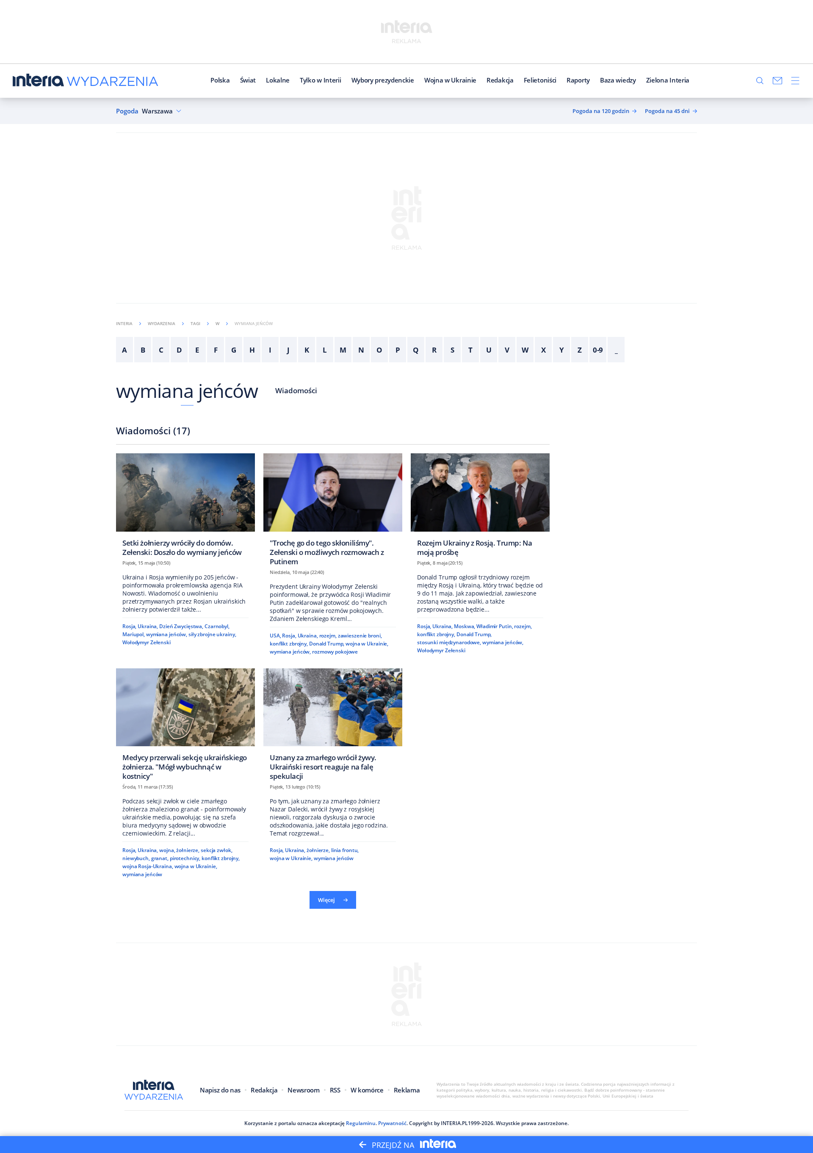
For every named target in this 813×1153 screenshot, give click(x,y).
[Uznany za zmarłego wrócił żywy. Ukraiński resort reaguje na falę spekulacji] (332, 727)
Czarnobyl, (217, 626)
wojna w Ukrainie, (367, 643)
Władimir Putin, (494, 626)
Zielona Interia (668, 80)
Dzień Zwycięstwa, (181, 626)
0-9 (598, 350)
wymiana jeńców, (166, 634)
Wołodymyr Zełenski (146, 642)
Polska (220, 80)
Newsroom (303, 1090)
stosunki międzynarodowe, (449, 642)
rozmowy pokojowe (335, 651)
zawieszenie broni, (360, 635)
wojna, (167, 850)
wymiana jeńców (187, 390)
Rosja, (129, 626)
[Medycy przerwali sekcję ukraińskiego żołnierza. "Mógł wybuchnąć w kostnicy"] (185, 727)
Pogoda (127, 111)
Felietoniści (540, 80)
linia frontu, (345, 850)
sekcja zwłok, (216, 850)
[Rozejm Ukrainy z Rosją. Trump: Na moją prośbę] (480, 507)
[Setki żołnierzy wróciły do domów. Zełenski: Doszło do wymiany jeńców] (185, 507)
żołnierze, (187, 850)
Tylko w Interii (320, 80)
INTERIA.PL (454, 1123)
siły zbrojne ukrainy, (212, 634)
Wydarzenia (161, 323)
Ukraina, (148, 626)
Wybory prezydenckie (382, 80)
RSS (335, 1090)
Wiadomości (296, 390)
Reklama (407, 1090)
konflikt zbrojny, (289, 643)
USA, (275, 635)
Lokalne (278, 80)
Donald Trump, (326, 643)
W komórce (367, 1090)
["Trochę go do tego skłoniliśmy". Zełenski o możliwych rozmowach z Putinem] (332, 512)
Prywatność (392, 1123)
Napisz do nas (220, 1090)
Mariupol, (133, 634)
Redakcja (500, 80)
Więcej (326, 900)
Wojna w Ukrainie (450, 80)
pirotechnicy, (185, 858)
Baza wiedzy (618, 80)
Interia (124, 323)
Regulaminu (361, 1123)
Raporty (578, 80)
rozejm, (328, 635)
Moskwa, (464, 626)
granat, (160, 858)
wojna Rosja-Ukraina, (147, 866)
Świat (248, 80)
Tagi (195, 323)
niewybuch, (136, 858)
